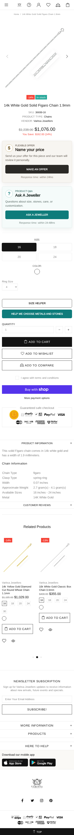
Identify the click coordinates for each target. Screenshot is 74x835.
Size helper (37, 303)
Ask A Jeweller (37, 214)
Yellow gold (4, 618)
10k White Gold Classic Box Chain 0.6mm (55, 588)
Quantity (8, 324)
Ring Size (7, 281)
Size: (37, 239)
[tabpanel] (18, 595)
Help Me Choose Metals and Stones (37, 313)
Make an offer (37, 169)
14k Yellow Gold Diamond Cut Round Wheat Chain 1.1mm (16, 590)
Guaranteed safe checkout (37, 407)
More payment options (37, 398)
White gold (37, 271)
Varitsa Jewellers (19, 5)
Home (16, 14)
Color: (37, 266)
